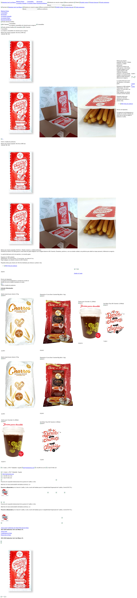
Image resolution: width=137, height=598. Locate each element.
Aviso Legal (4, 527)
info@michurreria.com (28, 467)
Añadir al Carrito (78, 273)
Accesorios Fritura (31, 3)
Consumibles (30, 1)
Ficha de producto (128, 103)
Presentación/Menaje (42, 3)
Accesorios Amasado (21, 3)
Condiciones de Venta (12, 527)
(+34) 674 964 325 (52, 467)
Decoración (39, 1)
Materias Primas (20, 1)
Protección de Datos (24, 527)
